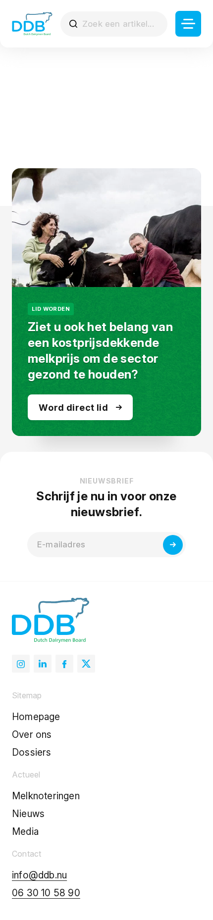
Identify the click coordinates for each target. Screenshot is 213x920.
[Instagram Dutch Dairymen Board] (21, 664)
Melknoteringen (46, 796)
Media (25, 831)
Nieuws (28, 814)
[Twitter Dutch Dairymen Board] (86, 664)
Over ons (32, 734)
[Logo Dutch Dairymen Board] (32, 24)
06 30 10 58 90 (46, 893)
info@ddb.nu (39, 875)
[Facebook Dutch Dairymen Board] (64, 664)
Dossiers (32, 752)
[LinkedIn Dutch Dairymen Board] (43, 664)
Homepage (36, 717)
